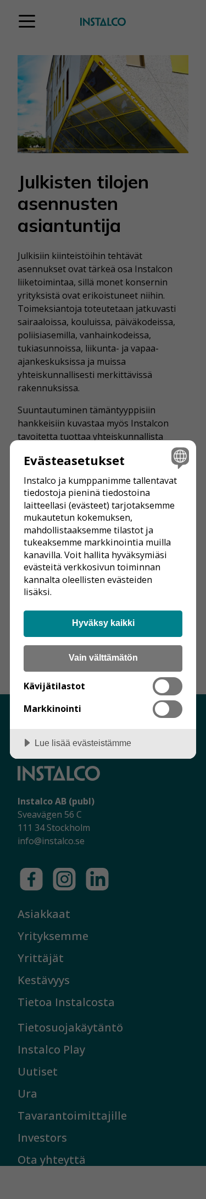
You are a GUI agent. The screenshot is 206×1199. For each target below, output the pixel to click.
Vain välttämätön (103, 657)
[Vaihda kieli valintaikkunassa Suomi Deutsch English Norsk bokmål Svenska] (179, 457)
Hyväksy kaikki (103, 623)
